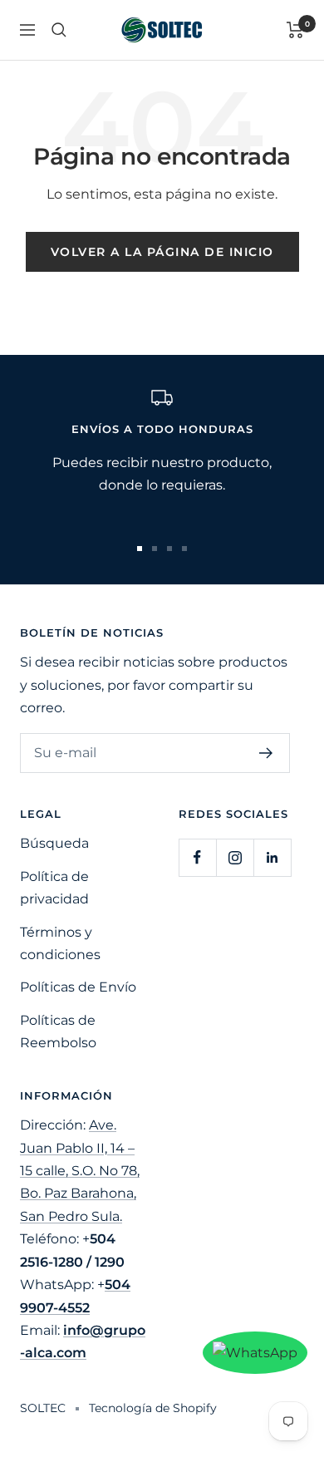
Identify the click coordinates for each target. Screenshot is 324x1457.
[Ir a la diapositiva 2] (154, 548)
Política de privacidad (54, 888)
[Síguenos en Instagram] (234, 857)
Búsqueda (54, 843)
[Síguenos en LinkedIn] (272, 857)
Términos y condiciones (60, 943)
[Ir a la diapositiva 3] (169, 548)
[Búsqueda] (59, 29)
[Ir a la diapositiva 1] (139, 548)
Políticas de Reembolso (58, 1031)
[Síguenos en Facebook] (197, 857)
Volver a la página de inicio (162, 251)
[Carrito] (295, 30)
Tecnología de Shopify (153, 1407)
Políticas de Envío (78, 987)
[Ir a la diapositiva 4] (184, 548)
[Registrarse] (266, 753)
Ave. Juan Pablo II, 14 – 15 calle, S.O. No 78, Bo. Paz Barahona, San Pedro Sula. (80, 1170)
